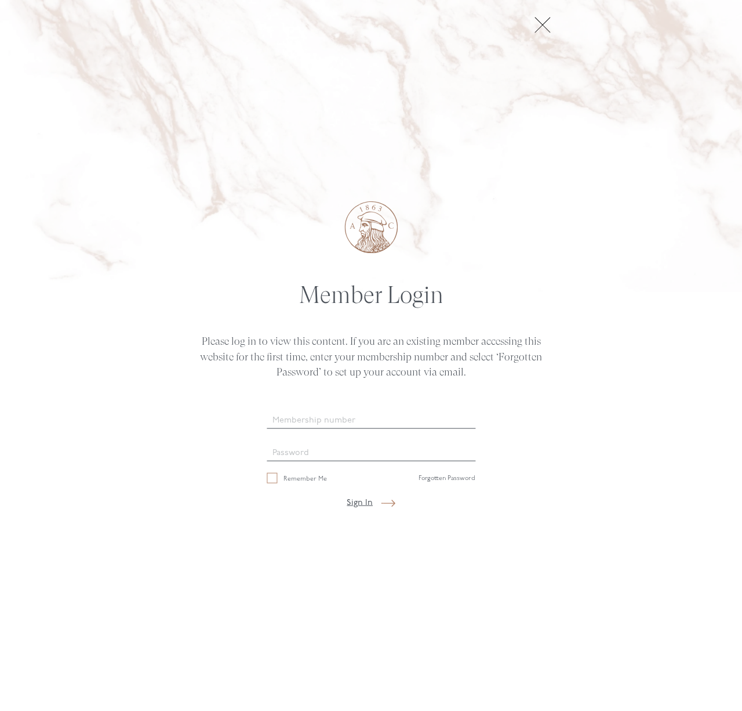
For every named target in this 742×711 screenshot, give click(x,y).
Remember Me (304, 478)
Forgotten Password (447, 478)
